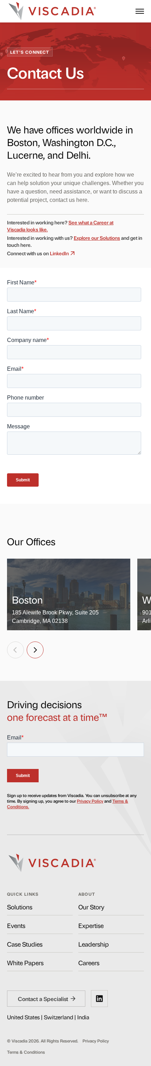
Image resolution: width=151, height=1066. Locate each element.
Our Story (91, 906)
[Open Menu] (140, 11)
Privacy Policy (90, 801)
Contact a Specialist (43, 998)
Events (16, 925)
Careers (88, 962)
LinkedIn (59, 253)
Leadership (93, 944)
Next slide (35, 649)
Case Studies (24, 944)
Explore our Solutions (97, 237)
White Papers (25, 962)
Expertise (91, 925)
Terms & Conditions (26, 1052)
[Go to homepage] (52, 11)
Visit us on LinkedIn (99, 998)
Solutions (19, 906)
